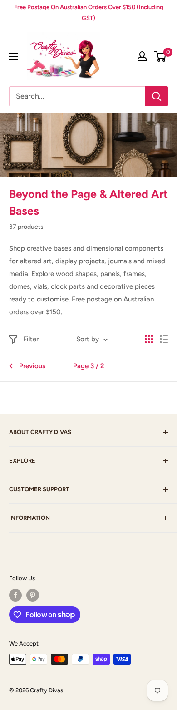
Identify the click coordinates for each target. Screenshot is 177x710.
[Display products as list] (164, 339)
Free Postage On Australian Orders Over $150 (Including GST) (88, 12)
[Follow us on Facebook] (15, 595)
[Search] (156, 96)
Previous (32, 366)
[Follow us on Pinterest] (32, 595)
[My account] (142, 56)
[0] (160, 56)
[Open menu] (13, 56)
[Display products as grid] (149, 339)
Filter (31, 339)
